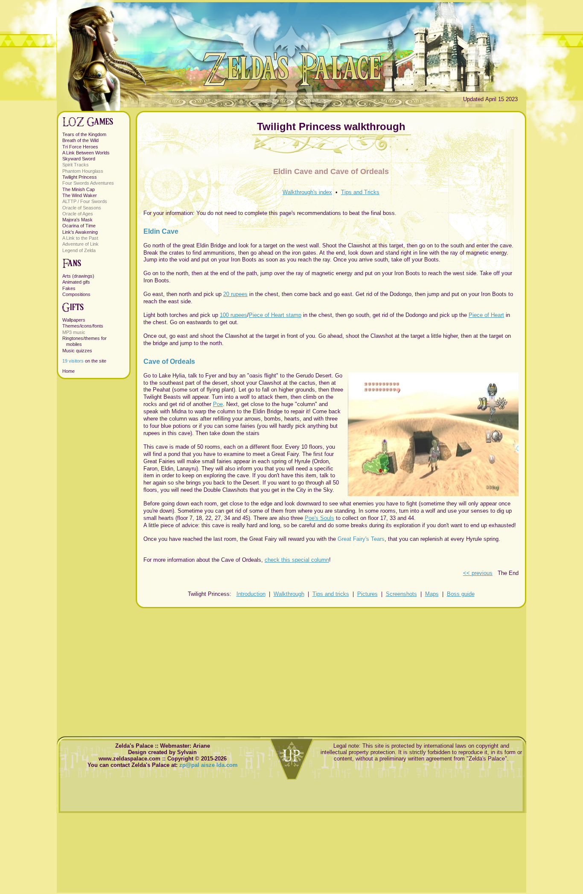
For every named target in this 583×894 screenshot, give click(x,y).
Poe (218, 404)
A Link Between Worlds (86, 152)
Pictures (367, 594)
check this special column (297, 560)
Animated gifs (76, 281)
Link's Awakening (80, 232)
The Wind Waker (79, 195)
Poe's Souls (319, 518)
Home (68, 371)
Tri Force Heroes (80, 146)
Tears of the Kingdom (84, 134)
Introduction (250, 594)
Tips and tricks (330, 594)
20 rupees (235, 294)
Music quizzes (77, 350)
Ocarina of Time (79, 225)
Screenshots (401, 594)
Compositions (76, 294)
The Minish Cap (78, 189)
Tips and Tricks (360, 192)
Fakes (69, 288)
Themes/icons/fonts (82, 325)
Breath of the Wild (80, 140)
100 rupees (233, 315)
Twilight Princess (79, 177)
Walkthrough (289, 594)
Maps (432, 594)
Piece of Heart (486, 315)
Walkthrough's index (307, 192)
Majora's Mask (77, 219)
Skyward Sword (78, 158)
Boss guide (461, 594)
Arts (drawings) (78, 276)
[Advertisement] (331, 668)
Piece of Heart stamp (275, 315)
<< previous (478, 573)
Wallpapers (73, 319)
